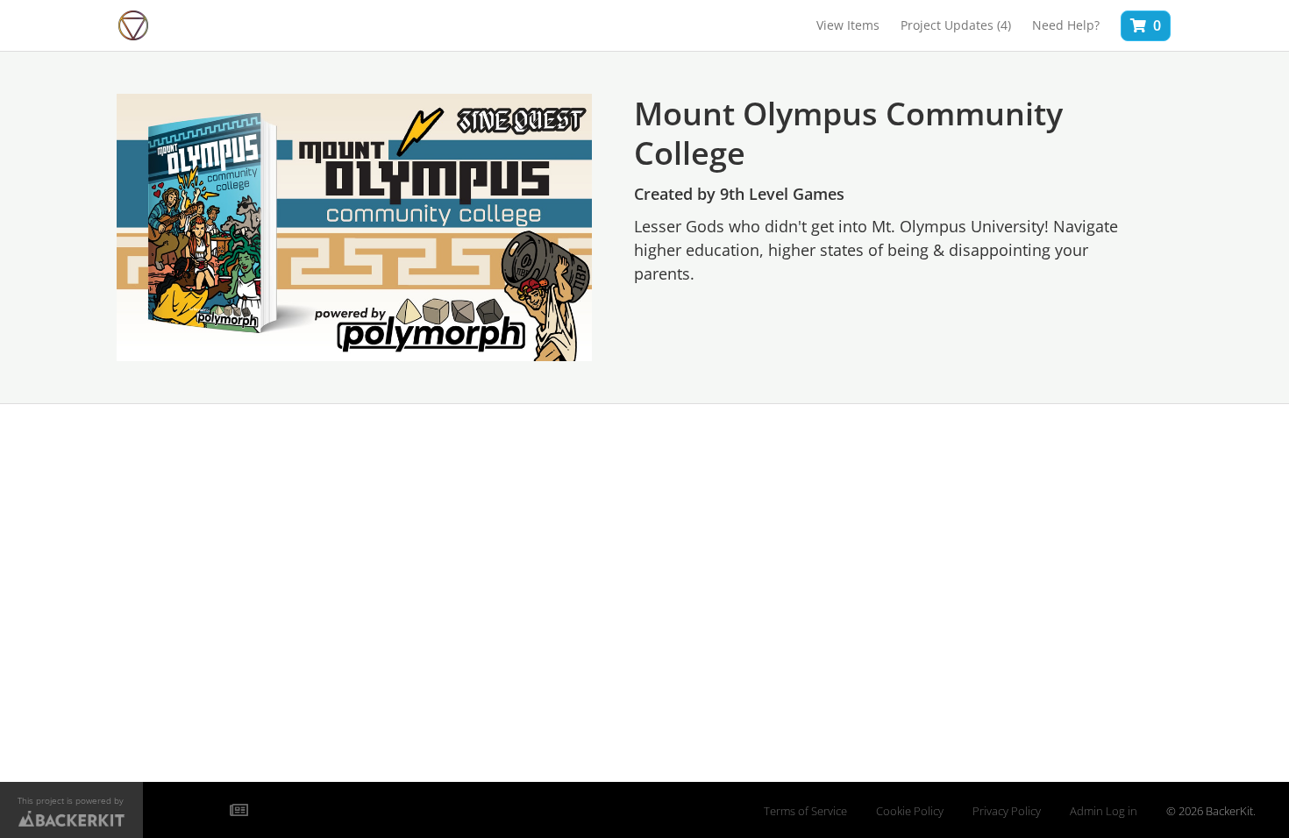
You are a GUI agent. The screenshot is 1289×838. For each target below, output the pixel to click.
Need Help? (1066, 25)
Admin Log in (1103, 811)
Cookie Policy (910, 811)
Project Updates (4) (956, 25)
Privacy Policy (1006, 811)
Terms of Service (805, 811)
